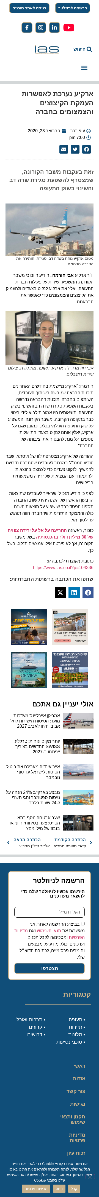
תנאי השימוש (49, 930)
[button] (84, 68)
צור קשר (76, 1091)
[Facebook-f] (26, 27)
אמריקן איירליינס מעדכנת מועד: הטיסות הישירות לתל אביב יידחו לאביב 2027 (35, 721)
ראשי (79, 1066)
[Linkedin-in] (54, 27)
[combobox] (80, 49)
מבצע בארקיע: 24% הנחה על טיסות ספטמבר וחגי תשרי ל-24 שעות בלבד (33, 797)
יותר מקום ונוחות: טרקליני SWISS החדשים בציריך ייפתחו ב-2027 (36, 746)
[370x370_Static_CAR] (29, 686)
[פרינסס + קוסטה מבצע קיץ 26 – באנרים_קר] (29, 643)
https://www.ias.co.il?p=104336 (63, 567)
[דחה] (90, 1176)
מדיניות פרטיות (77, 1137)
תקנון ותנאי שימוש (72, 1119)
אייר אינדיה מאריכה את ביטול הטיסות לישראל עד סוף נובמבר (33, 772)
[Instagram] (40, 27)
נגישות (77, 1104)
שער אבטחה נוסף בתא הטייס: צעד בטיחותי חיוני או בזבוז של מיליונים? (35, 823)
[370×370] (70, 643)
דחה (59, 1189)
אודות (79, 1078)
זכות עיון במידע (76, 1155)
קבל (74, 1189)
